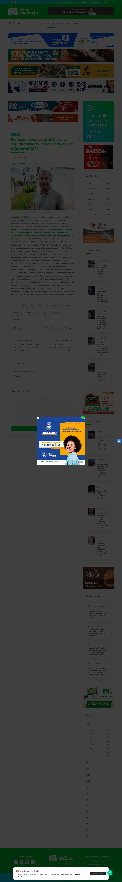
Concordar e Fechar (98, 873)
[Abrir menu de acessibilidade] (109, 872)
